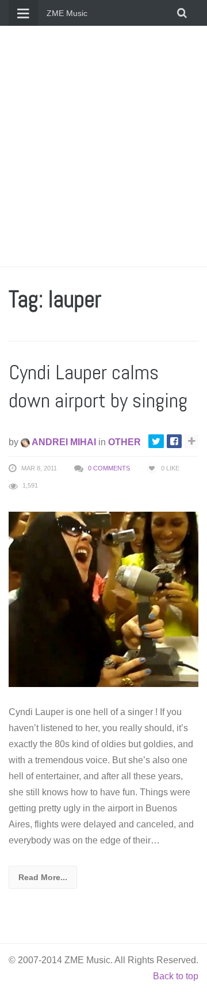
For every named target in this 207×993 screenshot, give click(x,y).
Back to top (175, 976)
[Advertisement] (103, 146)
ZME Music (67, 13)
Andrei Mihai (63, 442)
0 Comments (109, 468)
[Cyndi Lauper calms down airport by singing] (103, 598)
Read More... (42, 877)
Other (124, 442)
